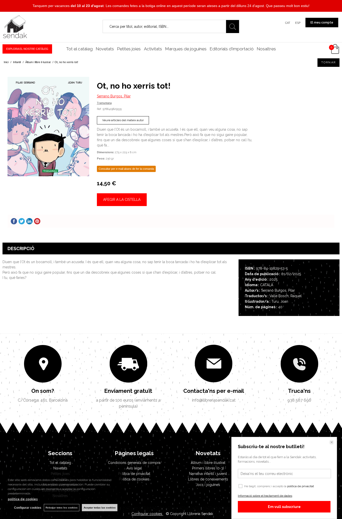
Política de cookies (134, 479)
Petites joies (129, 48)
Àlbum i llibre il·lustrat (208, 463)
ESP (297, 23)
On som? (42, 391)
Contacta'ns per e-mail (213, 391)
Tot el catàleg (79, 48)
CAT (287, 23)
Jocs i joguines (208, 485)
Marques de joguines (186, 48)
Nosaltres (266, 48)
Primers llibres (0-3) (208, 468)
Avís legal (134, 468)
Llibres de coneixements (208, 479)
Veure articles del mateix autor (123, 120)
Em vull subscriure (284, 507)
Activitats (153, 48)
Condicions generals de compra (134, 463)
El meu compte (321, 22)
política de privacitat (300, 486)
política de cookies (23, 499)
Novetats (105, 48)
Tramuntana (104, 102)
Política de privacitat (134, 474)
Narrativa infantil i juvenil (208, 474)
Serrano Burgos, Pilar (114, 96)
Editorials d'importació (232, 48)
